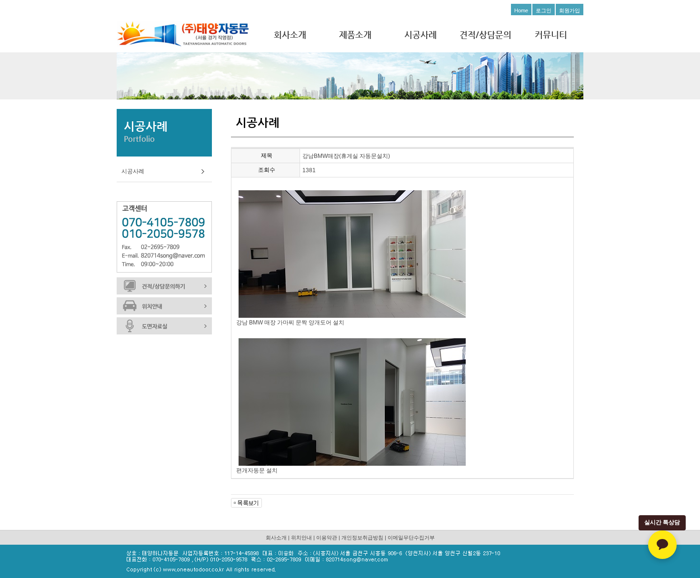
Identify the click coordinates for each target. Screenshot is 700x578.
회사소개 (290, 34)
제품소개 (355, 34)
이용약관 (326, 537)
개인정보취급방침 (362, 537)
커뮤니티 (551, 34)
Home (521, 10)
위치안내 (301, 537)
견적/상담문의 (485, 34)
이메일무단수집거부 (411, 537)
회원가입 (569, 10)
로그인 (543, 10)
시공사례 (420, 34)
